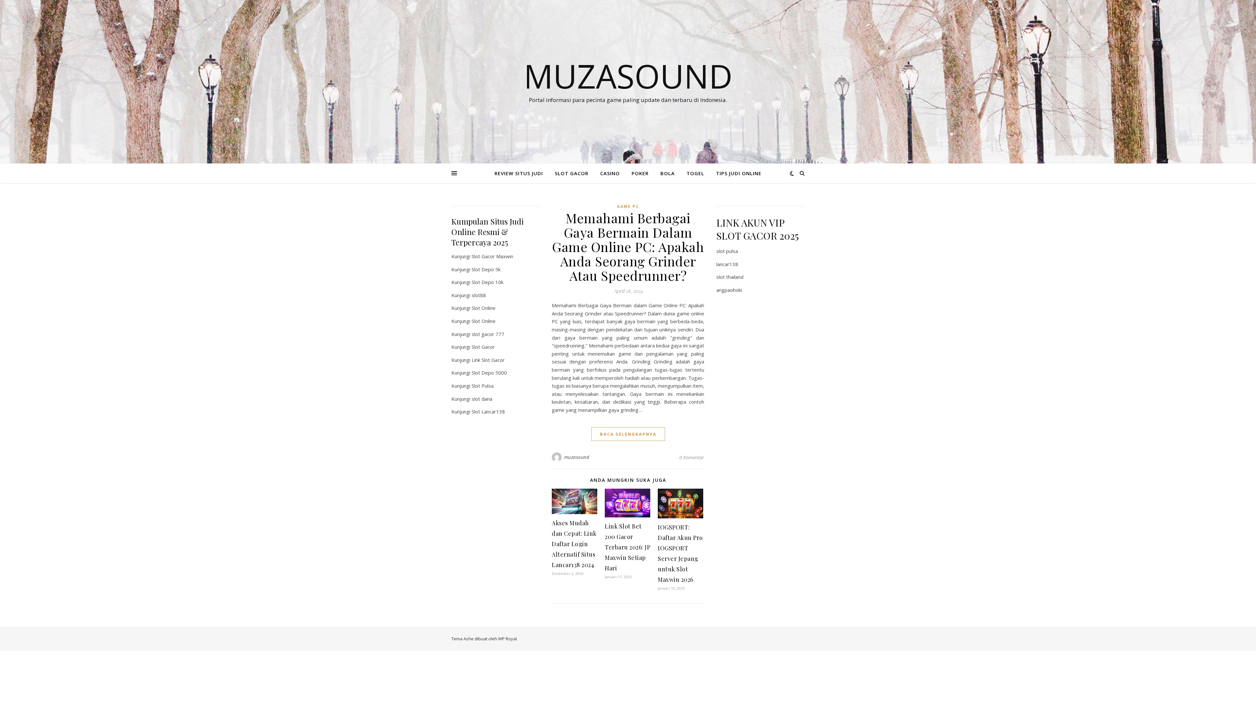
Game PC (628, 206)
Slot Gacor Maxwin (492, 256)
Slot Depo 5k (486, 269)
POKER (640, 173)
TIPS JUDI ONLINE (738, 173)
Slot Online (484, 308)
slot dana (482, 398)
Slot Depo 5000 (489, 372)
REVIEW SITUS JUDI (519, 173)
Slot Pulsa (483, 385)
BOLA (667, 173)
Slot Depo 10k (487, 282)
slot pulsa (727, 251)
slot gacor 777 (488, 334)
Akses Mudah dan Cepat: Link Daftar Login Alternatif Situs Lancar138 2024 (574, 544)
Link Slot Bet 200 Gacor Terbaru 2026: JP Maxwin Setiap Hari (627, 547)
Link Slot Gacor (488, 360)
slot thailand (729, 277)
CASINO (610, 173)
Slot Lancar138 (488, 411)
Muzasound (628, 75)
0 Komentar (691, 457)
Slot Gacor (483, 347)
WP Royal (507, 639)
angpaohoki (729, 290)
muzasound (576, 457)
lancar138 (727, 264)
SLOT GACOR (571, 173)
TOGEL (695, 173)
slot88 (479, 295)
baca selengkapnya (628, 434)
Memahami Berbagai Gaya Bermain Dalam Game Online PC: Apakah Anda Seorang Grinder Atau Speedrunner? (628, 246)
